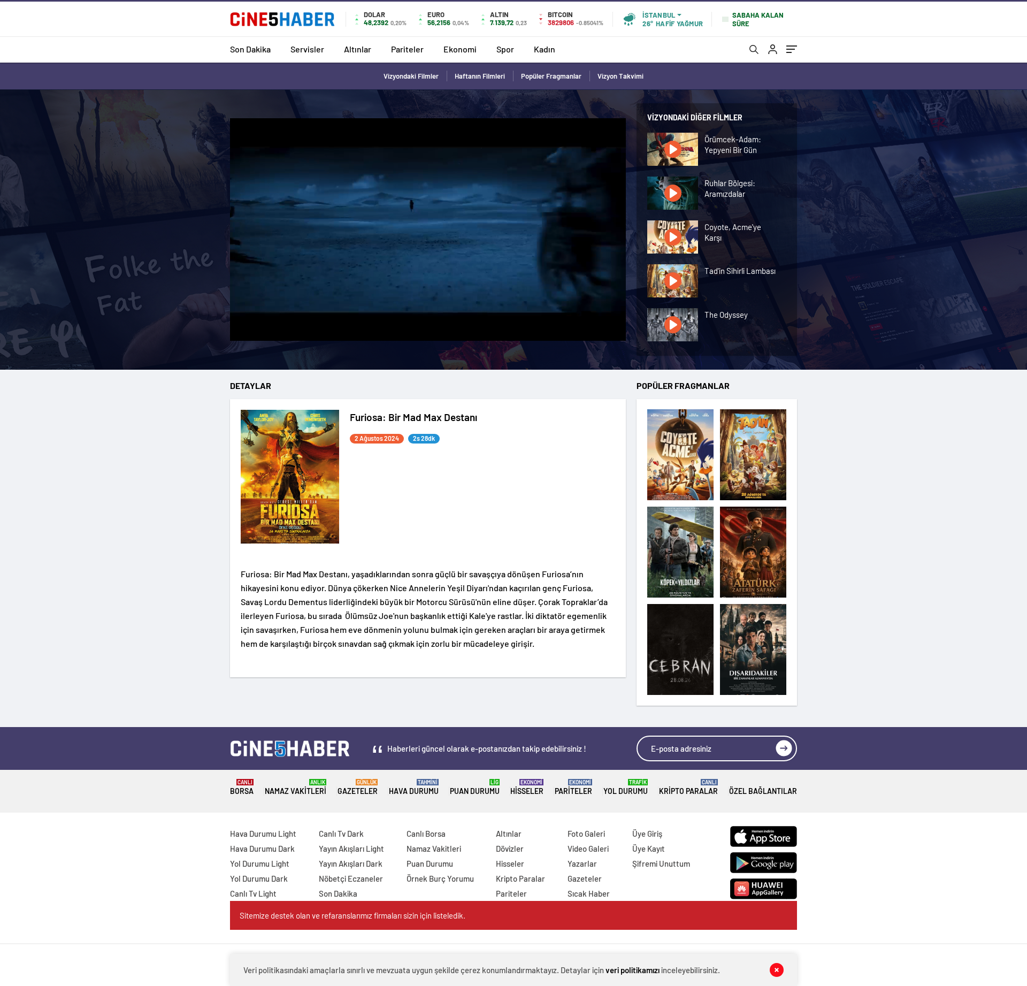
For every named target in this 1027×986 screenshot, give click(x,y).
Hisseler (526, 787)
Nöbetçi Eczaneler (351, 878)
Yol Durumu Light (259, 863)
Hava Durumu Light (263, 833)
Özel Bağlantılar (763, 791)
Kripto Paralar (688, 787)
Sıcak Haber (589, 893)
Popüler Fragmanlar (551, 76)
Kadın (544, 49)
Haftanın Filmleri (480, 76)
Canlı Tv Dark (341, 833)
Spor (505, 49)
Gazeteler (358, 787)
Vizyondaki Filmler (411, 76)
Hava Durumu (414, 787)
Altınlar (357, 49)
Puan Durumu (475, 787)
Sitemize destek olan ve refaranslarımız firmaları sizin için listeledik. (352, 915)
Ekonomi (460, 49)
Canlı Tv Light (253, 893)
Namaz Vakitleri (295, 787)
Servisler (307, 49)
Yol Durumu (625, 787)
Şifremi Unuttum (661, 863)
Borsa (242, 787)
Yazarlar (582, 863)
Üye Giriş (647, 833)
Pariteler (407, 49)
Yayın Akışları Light (351, 848)
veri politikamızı (633, 970)
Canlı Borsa (426, 833)
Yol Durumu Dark (259, 878)
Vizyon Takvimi (620, 76)
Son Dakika (250, 49)
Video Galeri (588, 848)
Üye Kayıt (648, 848)
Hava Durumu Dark (262, 848)
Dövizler (510, 848)
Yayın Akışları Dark (350, 863)
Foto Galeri (586, 833)
